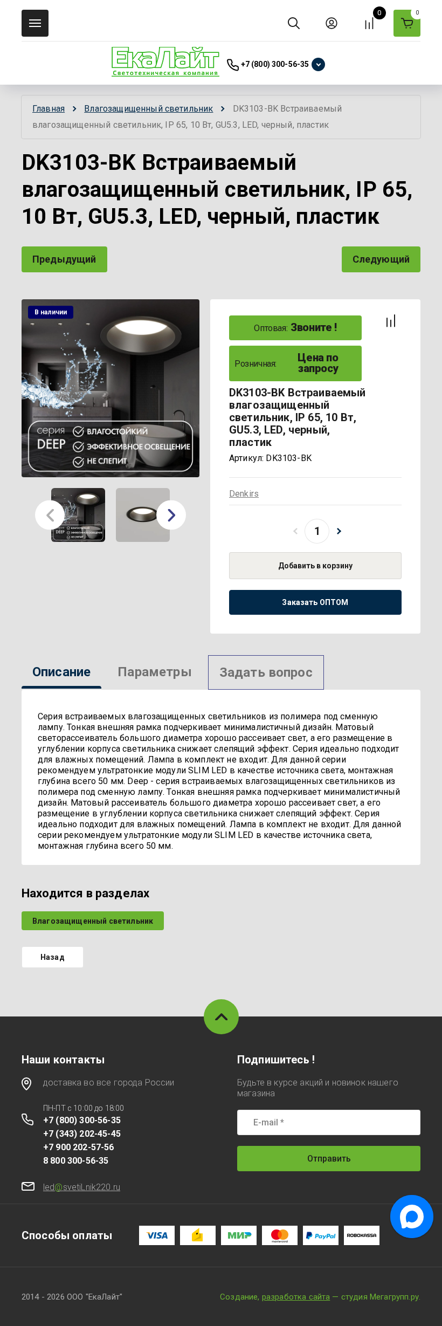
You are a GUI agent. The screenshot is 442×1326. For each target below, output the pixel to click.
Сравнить (390, 320)
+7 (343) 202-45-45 (82, 1134)
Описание (61, 671)
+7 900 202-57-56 (78, 1147)
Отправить (329, 1158)
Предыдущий (64, 259)
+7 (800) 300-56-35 (275, 64)
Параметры (154, 671)
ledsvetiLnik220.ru (81, 1187)
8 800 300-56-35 (75, 1161)
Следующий (381, 259)
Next (171, 515)
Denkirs (244, 494)
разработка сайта (296, 1297)
